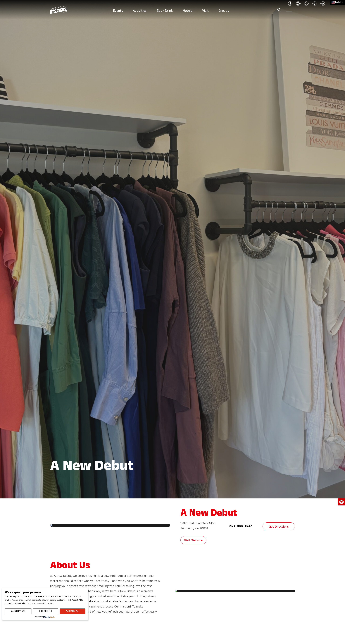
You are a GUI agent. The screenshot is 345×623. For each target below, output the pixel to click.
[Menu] (289, 9)
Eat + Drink (165, 11)
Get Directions (279, 527)
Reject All (45, 611)
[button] (341, 501)
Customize (18, 611)
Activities (140, 11)
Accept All (72, 611)
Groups (224, 11)
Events (118, 11)
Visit (205, 11)
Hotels (188, 11)
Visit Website (193, 540)
